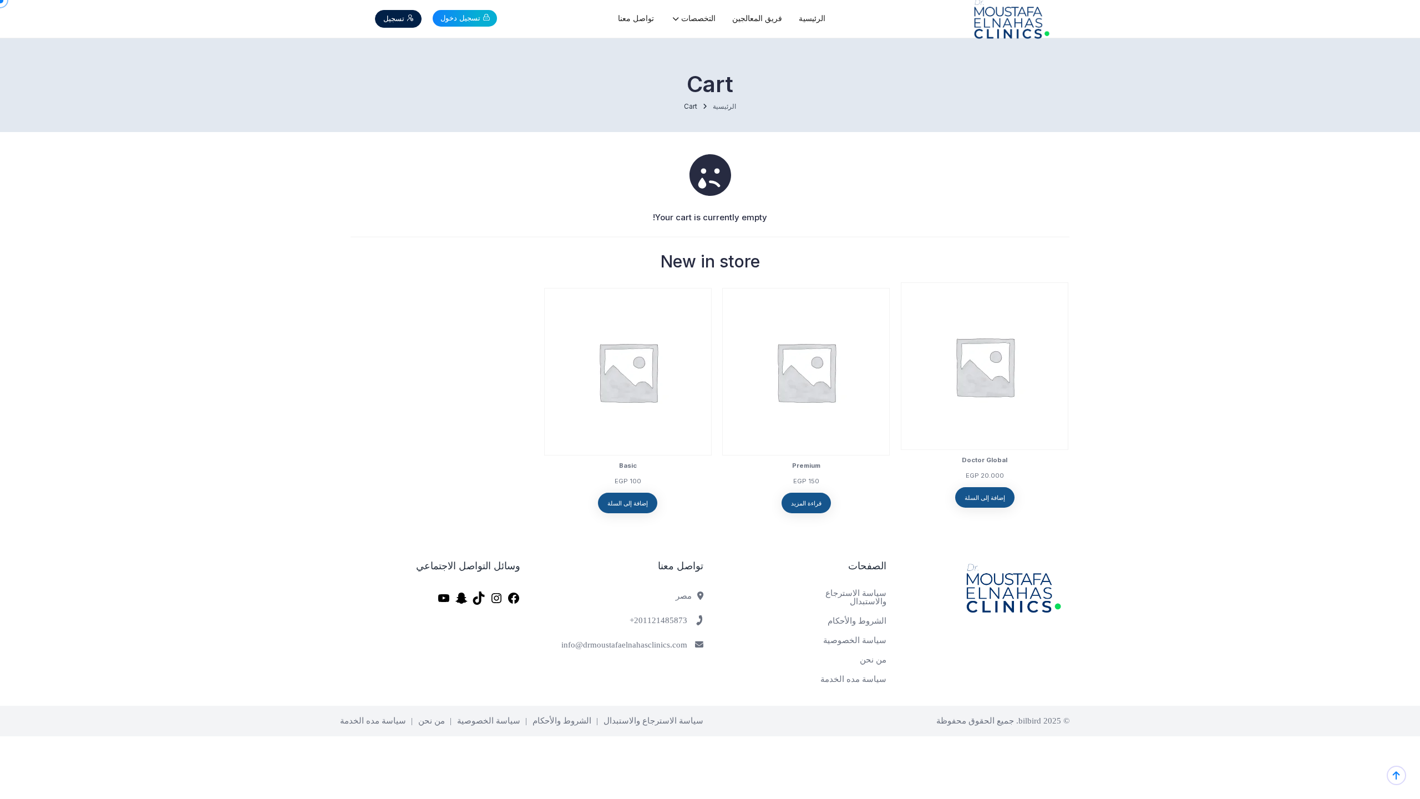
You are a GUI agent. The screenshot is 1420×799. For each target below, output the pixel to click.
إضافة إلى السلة (985, 498)
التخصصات (697, 18)
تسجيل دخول (460, 17)
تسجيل (393, 18)
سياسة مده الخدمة (853, 679)
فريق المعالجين (757, 18)
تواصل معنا (636, 18)
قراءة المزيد (806, 503)
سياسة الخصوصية (854, 640)
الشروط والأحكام (857, 621)
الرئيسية (812, 18)
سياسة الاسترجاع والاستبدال (855, 597)
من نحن (873, 660)
